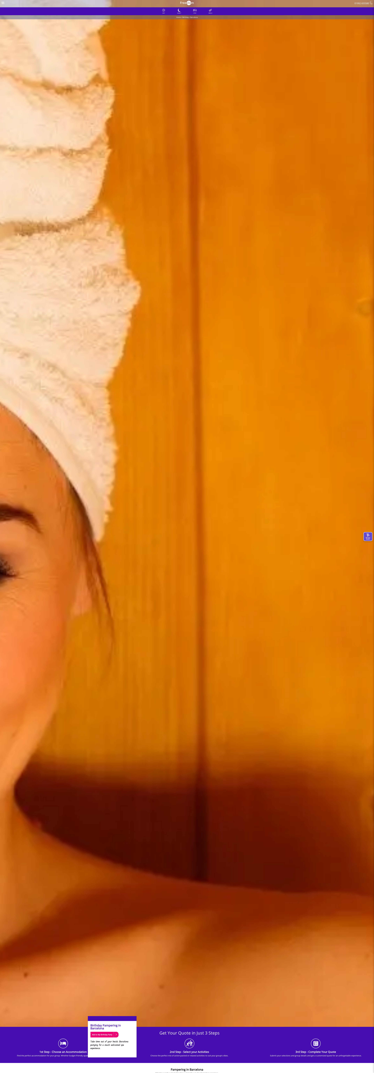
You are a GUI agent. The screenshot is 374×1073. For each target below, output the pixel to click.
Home (178, 17)
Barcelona (194, 17)
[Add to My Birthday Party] (104, 1038)
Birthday (185, 17)
